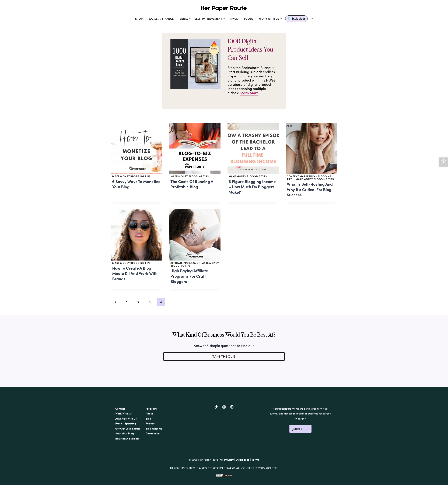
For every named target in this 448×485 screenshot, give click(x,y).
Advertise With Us (126, 418)
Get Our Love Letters (127, 428)
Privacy (229, 459)
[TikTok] (216, 406)
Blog (148, 418)
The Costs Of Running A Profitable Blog (191, 183)
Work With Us (123, 413)
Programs (152, 408)
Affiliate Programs (184, 263)
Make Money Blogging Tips (131, 176)
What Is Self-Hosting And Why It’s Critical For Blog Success (310, 189)
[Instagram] (231, 406)
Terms (255, 459)
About (149, 413)
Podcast (150, 423)
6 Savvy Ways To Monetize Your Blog (136, 183)
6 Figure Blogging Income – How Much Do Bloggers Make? (252, 186)
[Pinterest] (224, 406)
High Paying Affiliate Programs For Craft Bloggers (189, 276)
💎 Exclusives (296, 18)
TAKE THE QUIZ (224, 356)
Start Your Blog (124, 433)
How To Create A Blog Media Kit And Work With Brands (135, 273)
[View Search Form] (311, 18)
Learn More (249, 92)
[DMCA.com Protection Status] (224, 475)
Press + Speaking (125, 423)
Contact (120, 408)
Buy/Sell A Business (127, 438)
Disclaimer (242, 459)
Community (153, 433)
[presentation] (136, 148)
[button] (443, 162)
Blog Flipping (154, 428)
